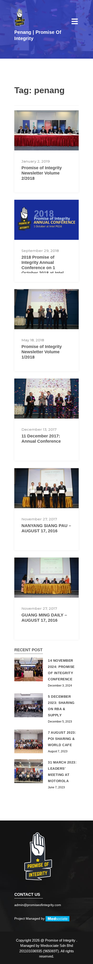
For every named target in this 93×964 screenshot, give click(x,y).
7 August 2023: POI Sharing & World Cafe (62, 739)
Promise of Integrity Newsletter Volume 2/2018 (41, 173)
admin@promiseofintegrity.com (37, 905)
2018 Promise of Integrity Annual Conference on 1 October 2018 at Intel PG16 (42, 268)
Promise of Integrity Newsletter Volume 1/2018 (41, 351)
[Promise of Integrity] (19, 17)
